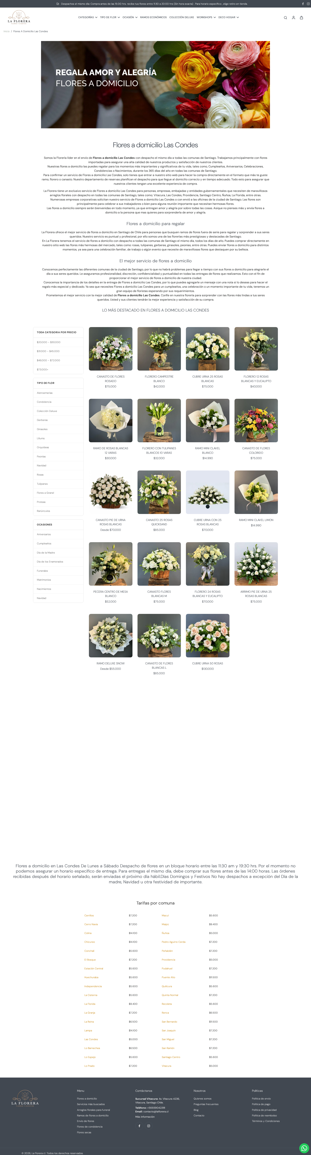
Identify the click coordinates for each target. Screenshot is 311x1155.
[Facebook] (303, 4)
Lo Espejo (90, 1057)
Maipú (165, 924)
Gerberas (42, 420)
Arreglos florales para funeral (93, 1110)
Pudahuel (167, 968)
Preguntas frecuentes (206, 1104)
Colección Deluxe (47, 411)
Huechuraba (91, 977)
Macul (165, 915)
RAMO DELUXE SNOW (111, 663)
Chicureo (89, 941)
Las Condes (91, 1039)
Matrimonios (44, 579)
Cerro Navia (91, 924)
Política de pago (261, 1104)
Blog (196, 1110)
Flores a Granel (45, 492)
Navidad (41, 465)
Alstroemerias (45, 392)
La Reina (89, 1021)
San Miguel (168, 1039)
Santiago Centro (171, 1057)
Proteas (41, 502)
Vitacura (166, 1065)
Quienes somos (202, 1098)
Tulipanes (42, 483)
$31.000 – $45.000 (48, 351)
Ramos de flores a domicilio (93, 1115)
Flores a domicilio (87, 1098)
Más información (145, 1116)
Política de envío (261, 1098)
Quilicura (167, 986)
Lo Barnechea (92, 1048)
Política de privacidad (264, 1110)
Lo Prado (89, 1065)
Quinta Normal (170, 995)
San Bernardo (169, 1021)
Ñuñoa (165, 933)
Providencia (168, 959)
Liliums (41, 438)
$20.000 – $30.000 (48, 342)
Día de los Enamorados (50, 561)
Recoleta (167, 1003)
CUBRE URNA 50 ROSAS (207, 663)
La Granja (89, 1012)
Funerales (42, 570)
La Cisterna (90, 995)
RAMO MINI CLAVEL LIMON (256, 520)
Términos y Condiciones (266, 1121)
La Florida (89, 1003)
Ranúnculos (43, 511)
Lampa (88, 1030)
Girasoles (42, 429)
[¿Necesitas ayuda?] (304, 1148)
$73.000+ (42, 369)
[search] (285, 17)
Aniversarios (44, 534)
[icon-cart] (301, 17)
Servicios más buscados (91, 1104)
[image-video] (155, 766)
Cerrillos (89, 915)
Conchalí (89, 950)
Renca (165, 1012)
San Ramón (168, 1048)
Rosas (40, 474)
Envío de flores (85, 1121)
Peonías (41, 456)
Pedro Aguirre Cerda (173, 941)
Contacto (199, 1115)
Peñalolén (167, 950)
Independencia (93, 986)
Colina (87, 933)
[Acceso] (293, 17)
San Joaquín (169, 1030)
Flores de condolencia (89, 1126)
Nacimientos (44, 589)
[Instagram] (308, 4)
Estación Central (93, 968)
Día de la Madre (46, 552)
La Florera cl (38, 1153)
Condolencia (44, 401)
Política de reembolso (264, 1115)
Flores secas (84, 1132)
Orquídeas (43, 447)
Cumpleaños (44, 543)
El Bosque (90, 959)
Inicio (7, 31)
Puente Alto (168, 977)
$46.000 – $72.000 (48, 360)
